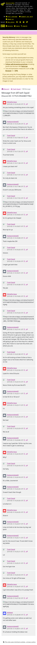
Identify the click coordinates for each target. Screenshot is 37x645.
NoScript (24, 66)
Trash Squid (16, 89)
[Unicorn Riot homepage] (3, 4)
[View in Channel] (24, 104)
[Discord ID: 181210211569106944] (4, 136)
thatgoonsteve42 (13, 122)
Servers (10, 26)
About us (10, 19)
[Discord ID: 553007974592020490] (4, 613)
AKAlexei (10, 613)
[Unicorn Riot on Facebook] (17, 22)
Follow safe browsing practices (16, 64)
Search (24, 26)
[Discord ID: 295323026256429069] (4, 103)
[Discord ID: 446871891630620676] (4, 122)
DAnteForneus (12, 102)
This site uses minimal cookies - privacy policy (20, 642)
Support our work (26, 16)
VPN (16, 71)
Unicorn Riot (10, 3)
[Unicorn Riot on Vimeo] (20, 22)
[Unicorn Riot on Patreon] (27, 22)
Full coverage (12, 16)
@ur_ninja (10, 22)
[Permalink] (27, 104)
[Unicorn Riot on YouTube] (23, 22)
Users (18, 26)
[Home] (3, 25)
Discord (6, 89)
